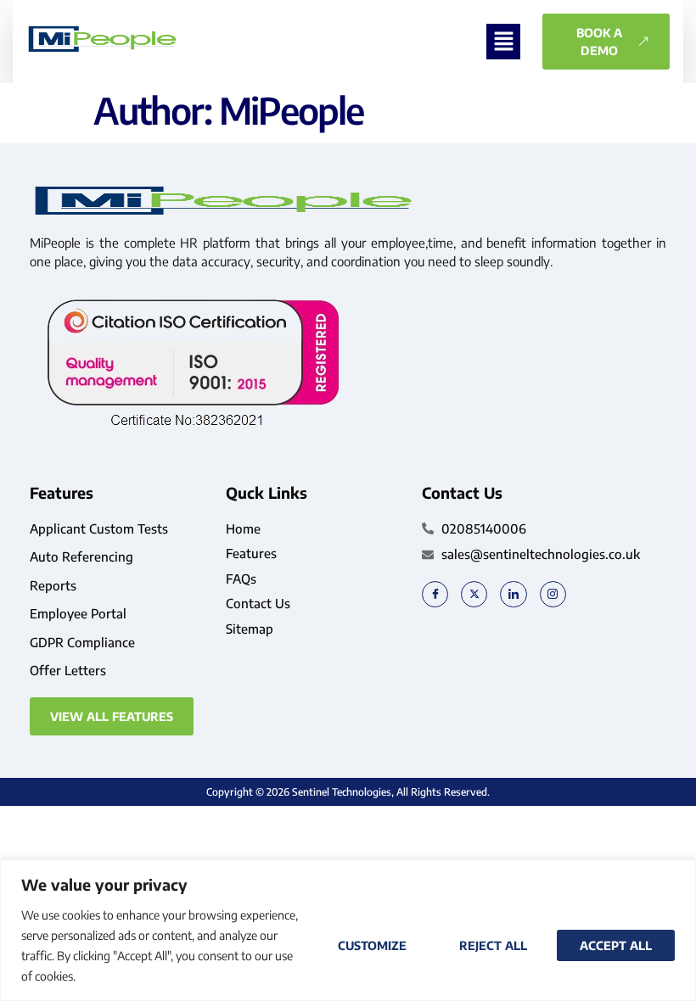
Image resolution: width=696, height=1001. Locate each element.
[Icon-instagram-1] (553, 594)
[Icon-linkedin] (513, 594)
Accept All (616, 945)
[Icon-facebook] (435, 594)
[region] (348, 930)
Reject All (493, 945)
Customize (372, 945)
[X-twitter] (474, 594)
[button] (503, 41)
